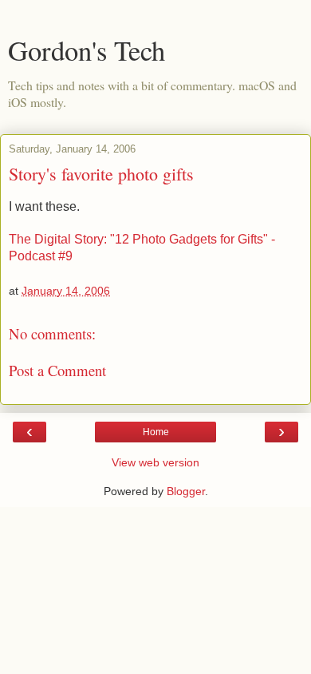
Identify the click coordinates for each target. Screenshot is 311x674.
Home (156, 432)
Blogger (186, 491)
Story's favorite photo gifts (101, 173)
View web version (155, 462)
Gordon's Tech (86, 50)
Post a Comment (57, 370)
